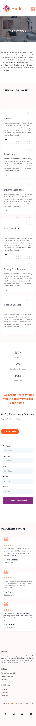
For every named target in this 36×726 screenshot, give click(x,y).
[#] (5, 139)
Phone (5, 466)
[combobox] (5, 471)
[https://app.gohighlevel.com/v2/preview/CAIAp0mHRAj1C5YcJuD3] (13, 9)
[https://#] (5, 714)
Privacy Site (4, 680)
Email (5, 476)
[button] (33, 9)
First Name (7, 446)
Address (5, 487)
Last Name (7, 456)
